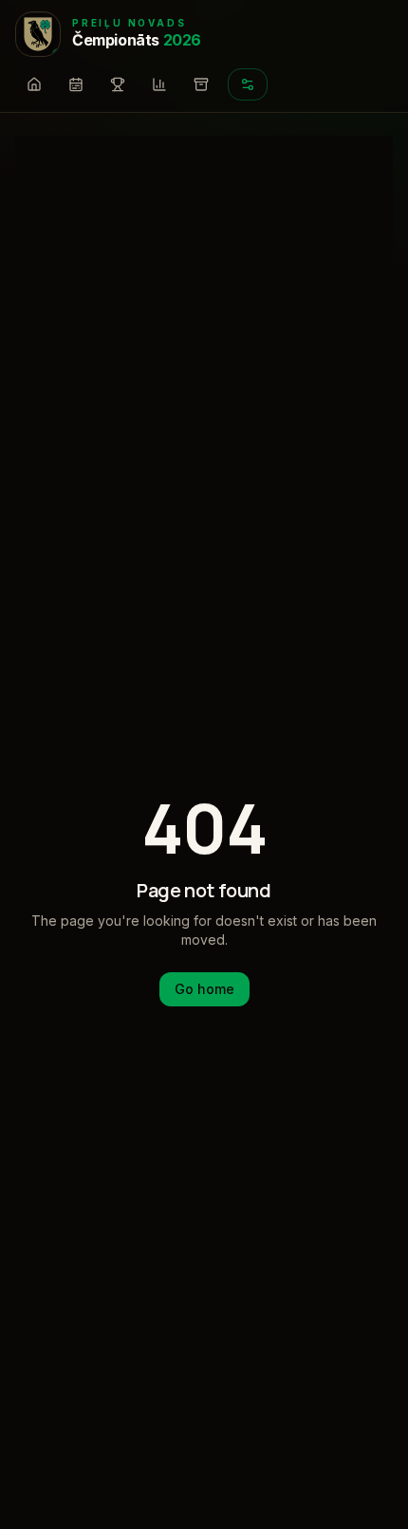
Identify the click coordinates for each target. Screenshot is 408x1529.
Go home (204, 989)
